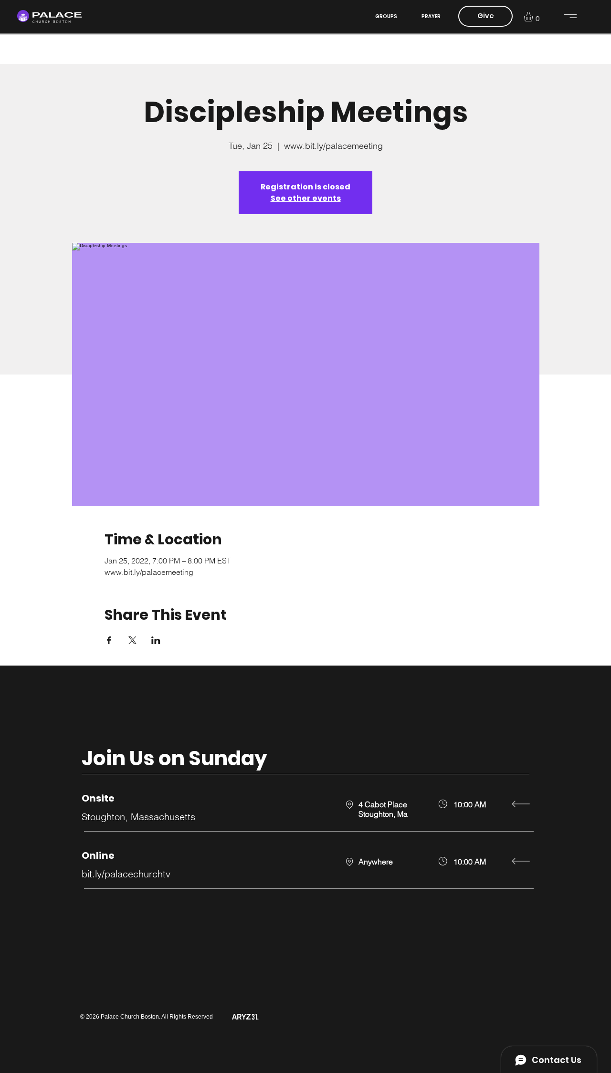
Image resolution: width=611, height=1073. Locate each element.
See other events (306, 198)
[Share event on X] (132, 640)
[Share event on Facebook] (109, 640)
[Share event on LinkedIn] (155, 640)
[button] (534, 16)
